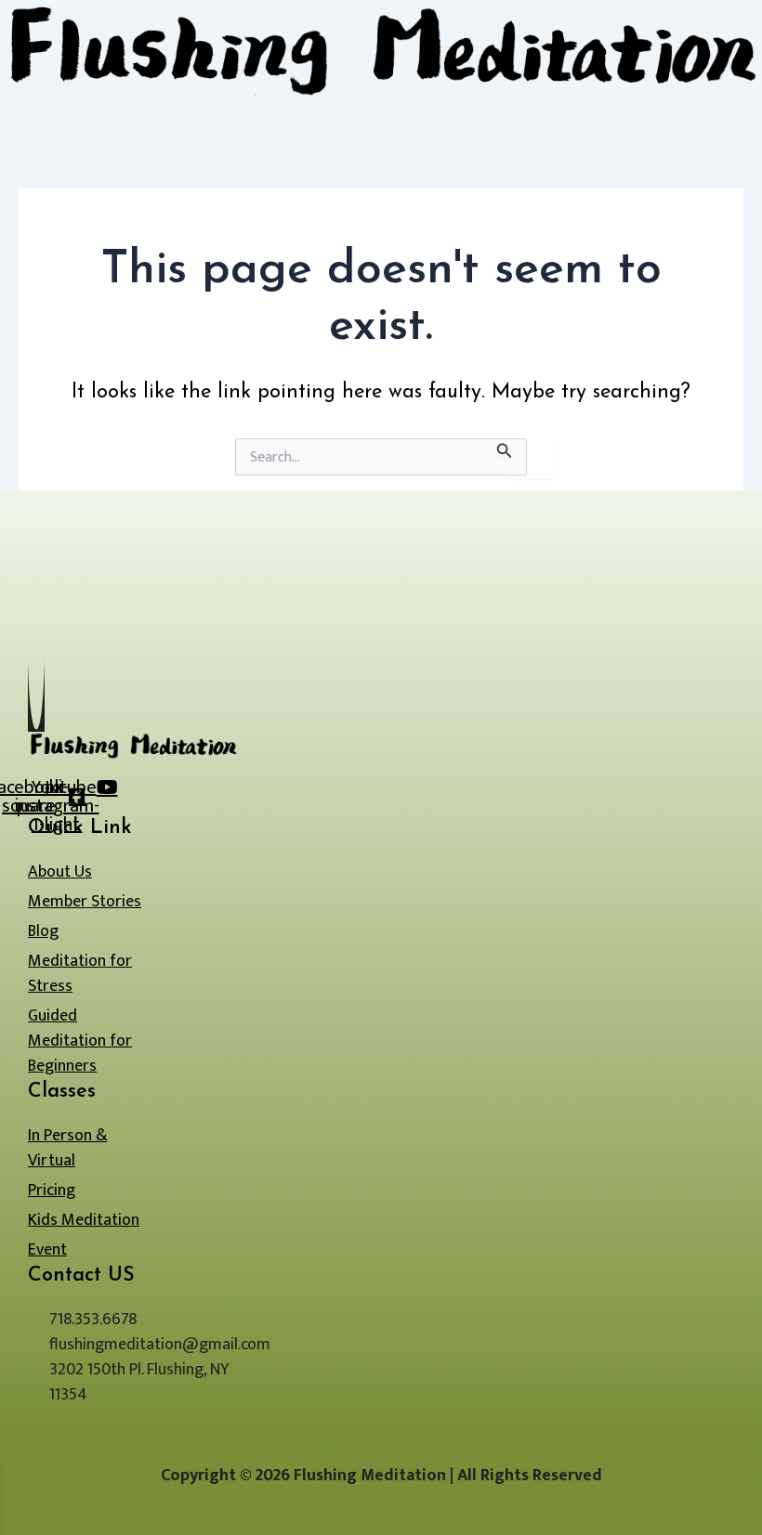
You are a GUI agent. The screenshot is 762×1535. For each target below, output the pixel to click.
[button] (381, 110)
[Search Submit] (504, 448)
